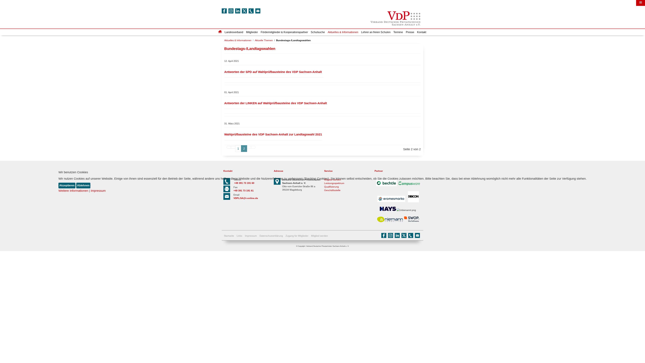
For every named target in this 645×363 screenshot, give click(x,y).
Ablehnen (83, 185)
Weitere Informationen (73, 190)
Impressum (98, 190)
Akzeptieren (67, 185)
